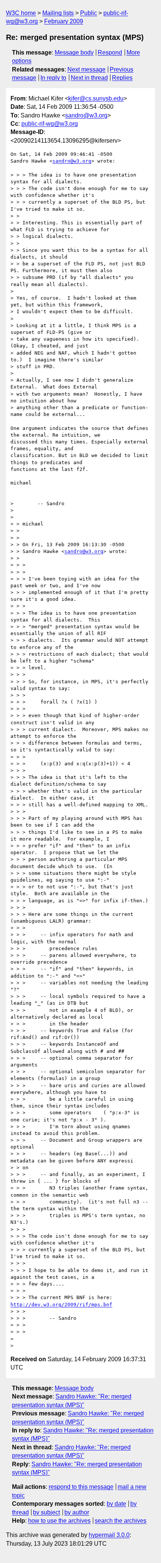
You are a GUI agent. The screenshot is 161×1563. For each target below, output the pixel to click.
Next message (86, 69)
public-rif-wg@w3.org (49, 123)
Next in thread (89, 78)
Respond (110, 52)
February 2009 (63, 21)
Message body (74, 52)
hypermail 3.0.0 (109, 1535)
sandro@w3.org (86, 115)
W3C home (21, 13)
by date (116, 1504)
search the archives (120, 1520)
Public (88, 13)
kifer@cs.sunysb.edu (96, 98)
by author (76, 1512)
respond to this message (81, 1487)
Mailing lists (58, 13)
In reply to (53, 78)
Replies (122, 78)
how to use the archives (59, 1520)
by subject (46, 1512)
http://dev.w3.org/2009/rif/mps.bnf (61, 1304)
